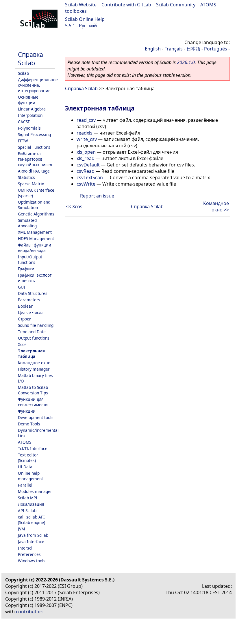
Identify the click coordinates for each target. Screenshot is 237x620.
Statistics (26, 177)
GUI (21, 287)
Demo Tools (29, 424)
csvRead (86, 171)
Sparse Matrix (31, 183)
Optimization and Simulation (34, 204)
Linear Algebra (32, 109)
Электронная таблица (31, 353)
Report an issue (97, 196)
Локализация (31, 504)
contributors (30, 611)
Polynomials (29, 128)
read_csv (86, 120)
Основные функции (28, 99)
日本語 (193, 49)
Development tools (35, 417)
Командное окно (34, 362)
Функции (27, 411)
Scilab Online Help (85, 19)
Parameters (29, 299)
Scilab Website (81, 4)
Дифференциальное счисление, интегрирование (38, 85)
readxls (84, 133)
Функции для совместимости (33, 401)
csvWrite (86, 184)
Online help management (30, 475)
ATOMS (24, 442)
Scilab (23, 73)
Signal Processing (34, 134)
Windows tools (31, 560)
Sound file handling (35, 325)
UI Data (25, 466)
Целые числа (31, 312)
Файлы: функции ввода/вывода (34, 247)
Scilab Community (175, 4)
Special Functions (34, 147)
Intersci (25, 548)
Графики (26, 268)
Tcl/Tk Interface (32, 448)
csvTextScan (90, 177)
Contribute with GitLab (126, 4)
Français (173, 49)
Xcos (22, 344)
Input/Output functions (30, 259)
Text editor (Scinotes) (28, 457)
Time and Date (32, 331)
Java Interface (31, 541)
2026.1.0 (186, 62)
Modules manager (35, 491)
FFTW (23, 141)
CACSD (24, 121)
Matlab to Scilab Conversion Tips (33, 390)
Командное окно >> (216, 206)
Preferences (29, 554)
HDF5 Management (36, 238)
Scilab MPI (27, 498)
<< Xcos (74, 206)
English (153, 49)
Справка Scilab (30, 58)
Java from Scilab (33, 535)
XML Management (35, 232)
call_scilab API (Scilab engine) (31, 519)
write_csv (87, 139)
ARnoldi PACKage (34, 171)
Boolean (25, 306)
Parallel (25, 485)
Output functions (33, 338)
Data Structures (32, 293)
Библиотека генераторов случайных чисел (35, 159)
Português (215, 49)
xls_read (86, 158)
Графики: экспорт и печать (34, 277)
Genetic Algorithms (36, 214)
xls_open (86, 152)
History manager (34, 369)
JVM (21, 529)
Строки (25, 319)
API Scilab (27, 510)
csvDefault (88, 165)
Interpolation (30, 115)
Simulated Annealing (27, 223)
